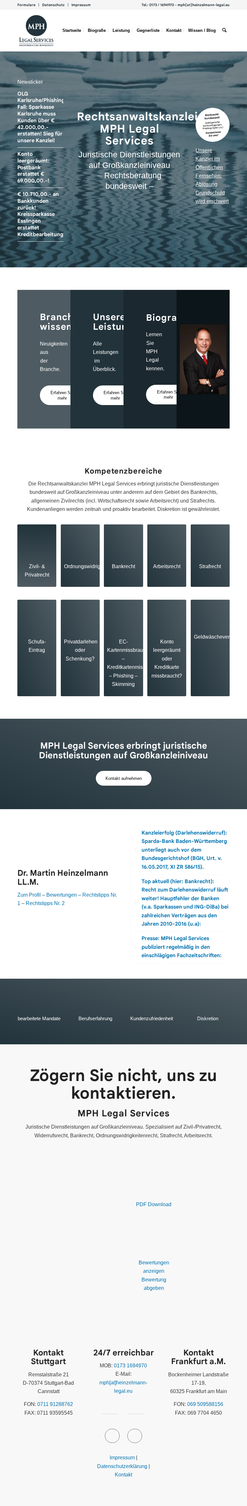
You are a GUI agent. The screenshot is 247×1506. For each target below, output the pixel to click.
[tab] (180, 850)
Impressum (81, 5)
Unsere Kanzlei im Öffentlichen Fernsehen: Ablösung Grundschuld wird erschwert (212, 176)
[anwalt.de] (51, 1314)
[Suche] (224, 30)
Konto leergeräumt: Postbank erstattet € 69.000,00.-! (33, 167)
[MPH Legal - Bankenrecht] (213, 125)
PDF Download (153, 1204)
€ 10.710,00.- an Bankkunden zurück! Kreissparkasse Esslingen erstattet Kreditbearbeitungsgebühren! (54, 214)
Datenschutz (53, 5)
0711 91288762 (55, 1404)
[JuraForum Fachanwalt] (153, 1245)
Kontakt (123, 1474)
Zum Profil (29, 895)
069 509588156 (205, 1404)
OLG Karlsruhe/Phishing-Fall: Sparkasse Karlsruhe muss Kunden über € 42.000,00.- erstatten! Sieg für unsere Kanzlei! (42, 117)
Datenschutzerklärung (122, 1466)
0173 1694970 (130, 1365)
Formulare (26, 5)
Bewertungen (61, 895)
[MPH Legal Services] (36, 30)
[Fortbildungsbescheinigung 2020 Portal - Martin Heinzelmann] (153, 1188)
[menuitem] (28, 4)
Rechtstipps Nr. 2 (45, 903)
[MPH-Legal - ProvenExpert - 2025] (68, 1220)
